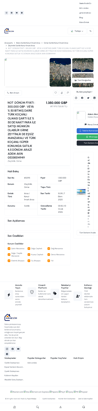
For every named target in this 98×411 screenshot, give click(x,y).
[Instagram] (6, 13)
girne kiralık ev (85, 13)
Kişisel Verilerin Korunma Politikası (14, 367)
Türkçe (78, 31)
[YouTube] (17, 13)
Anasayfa (8, 43)
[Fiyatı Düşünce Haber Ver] (61, 92)
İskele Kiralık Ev (85, 3)
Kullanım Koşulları (11, 375)
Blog (81, 18)
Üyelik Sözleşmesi (11, 371)
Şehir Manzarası (17, 248)
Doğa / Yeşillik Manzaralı (16, 254)
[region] (37, 227)
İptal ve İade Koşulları (85, 399)
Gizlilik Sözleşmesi (11, 363)
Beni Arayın (14, 93)
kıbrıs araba (32, 363)
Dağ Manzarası (57, 248)
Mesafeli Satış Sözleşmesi (14, 380)
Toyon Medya (31, 399)
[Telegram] (22, 13)
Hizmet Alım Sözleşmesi (66, 399)
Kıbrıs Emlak (84, 22)
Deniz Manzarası (57, 254)
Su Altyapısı (35, 261)
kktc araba (83, 8)
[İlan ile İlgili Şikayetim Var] (67, 92)
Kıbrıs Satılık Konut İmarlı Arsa (28, 43)
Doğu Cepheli (36, 248)
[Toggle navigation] (90, 31)
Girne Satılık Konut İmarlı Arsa (56, 43)
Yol (52, 261)
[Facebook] (12, 13)
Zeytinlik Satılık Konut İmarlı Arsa (21, 46)
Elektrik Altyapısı (17, 261)
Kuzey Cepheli (37, 254)
